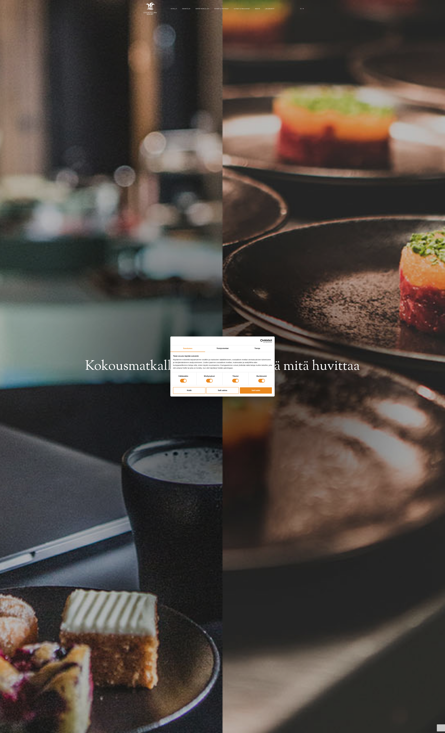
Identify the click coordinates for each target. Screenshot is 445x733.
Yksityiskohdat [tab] (222, 348)
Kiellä (189, 390)
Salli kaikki (256, 390)
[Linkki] (150, 8)
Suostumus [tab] (187, 348)
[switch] (209, 381)
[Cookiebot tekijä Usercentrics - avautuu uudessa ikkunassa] (262, 341)
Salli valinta (222, 390)
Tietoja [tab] (257, 348)
